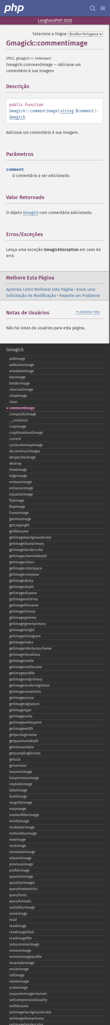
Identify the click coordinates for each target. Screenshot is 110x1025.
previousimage (21, 864)
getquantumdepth (23, 741)
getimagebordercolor (26, 550)
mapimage (17, 809)
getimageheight (22, 630)
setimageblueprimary (26, 1018)
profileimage (19, 870)
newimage (17, 839)
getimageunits (20, 716)
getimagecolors (21, 562)
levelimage (18, 796)
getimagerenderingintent (29, 685)
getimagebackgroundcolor (30, 537)
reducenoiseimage (24, 944)
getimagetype (20, 710)
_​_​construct (18, 420)
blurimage (17, 377)
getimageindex (21, 642)
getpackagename (23, 735)
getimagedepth (21, 587)
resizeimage (19, 969)
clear (13, 402)
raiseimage (18, 913)
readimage (18, 926)
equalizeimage (21, 494)
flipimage (16, 500)
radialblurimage (22, 907)
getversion (17, 765)
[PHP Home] (14, 8)
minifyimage (19, 821)
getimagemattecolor (25, 667)
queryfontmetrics (23, 889)
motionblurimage (23, 833)
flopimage (17, 507)
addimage (17, 359)
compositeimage (22, 414)
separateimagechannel (28, 994)
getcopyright (19, 525)
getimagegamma (22, 618)
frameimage (19, 513)
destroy (15, 463)
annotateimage (21, 371)
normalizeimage (22, 852)
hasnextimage (20, 772)
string (67, 110)
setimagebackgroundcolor (30, 1012)
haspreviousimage (24, 778)
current (15, 439)
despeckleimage (22, 457)
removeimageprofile (25, 957)
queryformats (20, 901)
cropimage (17, 426)
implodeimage (20, 784)
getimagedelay (21, 581)
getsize (15, 759)
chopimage (18, 396)
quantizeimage (21, 876)
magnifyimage (20, 802)
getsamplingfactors (25, 753)
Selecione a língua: (49, 33)
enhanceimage (21, 488)
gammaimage (20, 519)
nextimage (17, 846)
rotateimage (19, 981)
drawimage (18, 470)
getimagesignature (24, 704)
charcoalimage (21, 389)
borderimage (19, 383)
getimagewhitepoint (25, 722)
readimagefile (20, 938)
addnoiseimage (21, 365)
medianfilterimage (24, 815)
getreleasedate (21, 747)
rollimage (17, 975)
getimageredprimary (25, 679)
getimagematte (21, 661)
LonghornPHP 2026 (55, 20)
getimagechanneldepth (28, 556)
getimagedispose (23, 593)
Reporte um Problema (79, 295)
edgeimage (18, 476)
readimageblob (21, 932)
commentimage (22, 408)
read (13, 920)
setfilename (19, 1006)
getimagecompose (24, 574)
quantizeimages (22, 883)
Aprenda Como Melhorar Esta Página (39, 289)
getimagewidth (21, 728)
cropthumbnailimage (26, 433)
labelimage (18, 790)
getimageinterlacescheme (30, 648)
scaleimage (18, 987)
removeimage (20, 950)
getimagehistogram (25, 636)
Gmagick (17, 117)
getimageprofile (22, 673)
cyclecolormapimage (26, 445)
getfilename (19, 531)
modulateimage (22, 827)
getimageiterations (24, 655)
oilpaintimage (20, 858)
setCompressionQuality (28, 1000)
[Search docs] (92, 8)
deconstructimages (24, 451)
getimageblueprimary (26, 544)
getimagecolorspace (25, 568)
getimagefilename (24, 605)
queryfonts (18, 895)
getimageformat (22, 611)
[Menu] (103, 8)
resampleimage (22, 963)
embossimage (20, 482)
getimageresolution (25, 691)
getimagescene (21, 698)
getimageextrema (23, 599)
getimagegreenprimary (27, 624)
